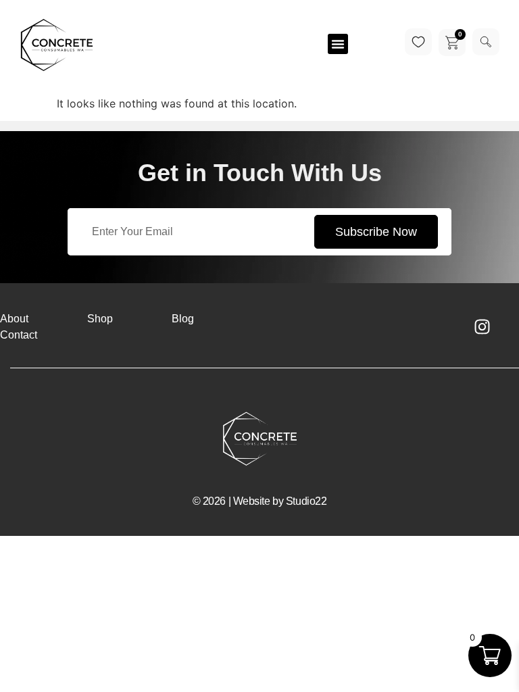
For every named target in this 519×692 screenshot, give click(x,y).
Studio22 (306, 501)
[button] (338, 44)
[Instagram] (482, 327)
